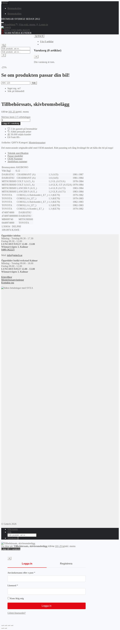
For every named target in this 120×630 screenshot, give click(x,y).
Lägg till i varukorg (10, 123)
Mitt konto (13, 529)
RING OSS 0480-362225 (17, 30)
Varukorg (13, 538)
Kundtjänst (10, 24)
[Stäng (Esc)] (12, 625)
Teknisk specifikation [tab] (18, 153)
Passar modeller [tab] (15, 156)
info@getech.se (14, 255)
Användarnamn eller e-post (28, 573)
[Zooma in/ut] (2, 625)
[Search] (3, 45)
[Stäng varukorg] (36, 56)
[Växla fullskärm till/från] (5, 625)
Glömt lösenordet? (17, 613)
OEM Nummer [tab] (15, 158)
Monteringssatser (37, 142)
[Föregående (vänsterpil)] (2, 628)
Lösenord (19, 585)
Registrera (66, 563)
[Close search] (3, 55)
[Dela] (9, 625)
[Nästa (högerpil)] (5, 628)
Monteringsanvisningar (12, 279)
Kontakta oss (7, 282)
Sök (34, 83)
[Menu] (2, 22)
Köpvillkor (6, 277)
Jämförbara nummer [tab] (17, 161)
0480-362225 (8, 249)
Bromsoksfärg (14, 8)
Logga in (27, 563)
